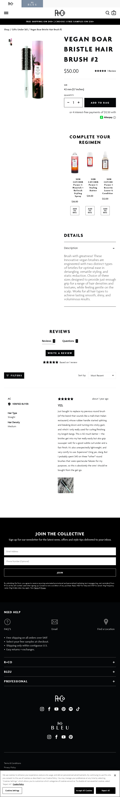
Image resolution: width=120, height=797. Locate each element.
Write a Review (60, 353)
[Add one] (80, 102)
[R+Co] (11, 3)
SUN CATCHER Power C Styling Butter (93, 185)
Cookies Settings (12, 790)
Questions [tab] (69, 340)
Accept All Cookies (84, 790)
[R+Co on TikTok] (78, 709)
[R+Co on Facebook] (49, 709)
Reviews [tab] (48, 340)
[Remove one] (66, 102)
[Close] (115, 775)
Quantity (69, 95)
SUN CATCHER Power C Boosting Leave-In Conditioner (109, 186)
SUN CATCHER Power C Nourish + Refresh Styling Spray (78, 187)
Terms (36, 588)
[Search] (108, 13)
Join (60, 572)
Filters (16, 375)
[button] (105, 71)
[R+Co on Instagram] (42, 709)
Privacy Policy (10, 767)
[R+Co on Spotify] (71, 709)
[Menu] (6, 13)
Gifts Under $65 (20, 29)
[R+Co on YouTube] (56, 709)
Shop (6, 29)
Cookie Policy (18, 784)
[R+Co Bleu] (32, 3)
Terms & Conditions (12, 763)
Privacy (43, 588)
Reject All (106, 790)
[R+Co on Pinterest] (64, 709)
